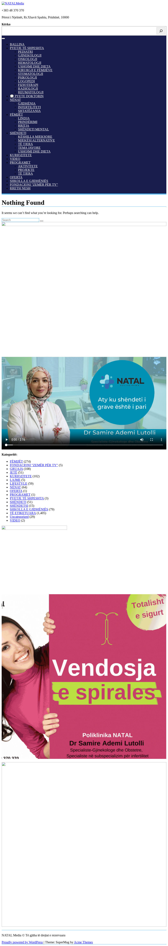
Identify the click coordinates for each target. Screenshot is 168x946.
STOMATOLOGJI (30, 74)
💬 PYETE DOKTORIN (27, 96)
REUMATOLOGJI (30, 92)
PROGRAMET (20, 162)
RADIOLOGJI (28, 88)
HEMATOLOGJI (29, 62)
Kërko (6, 24)
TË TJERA (25, 144)
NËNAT (15, 100)
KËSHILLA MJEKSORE (35, 136)
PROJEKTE (26, 170)
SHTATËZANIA (29, 111)
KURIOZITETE (21, 155)
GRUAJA (16, 469)
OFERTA (16, 177)
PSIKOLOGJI (27, 77)
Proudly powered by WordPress (22, 942)
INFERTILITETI (29, 107)
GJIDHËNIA (27, 103)
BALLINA (17, 44)
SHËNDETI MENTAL (33, 129)
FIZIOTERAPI (28, 85)
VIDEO (15, 159)
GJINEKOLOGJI (29, 55)
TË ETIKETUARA (23, 513)
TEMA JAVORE (29, 147)
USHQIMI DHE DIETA (34, 66)
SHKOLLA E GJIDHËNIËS (29, 181)
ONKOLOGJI (27, 59)
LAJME (15, 480)
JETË (13, 472)
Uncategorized (19, 516)
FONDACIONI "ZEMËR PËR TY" (34, 184)
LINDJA (24, 118)
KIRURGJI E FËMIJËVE (35, 70)
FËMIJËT (16, 114)
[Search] (161, 31)
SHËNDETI (18, 133)
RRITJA (23, 125)
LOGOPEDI (26, 81)
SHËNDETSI (19, 505)
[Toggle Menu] (3, 38)
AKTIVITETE (28, 166)
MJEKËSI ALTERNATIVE (36, 140)
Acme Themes (83, 942)
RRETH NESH (20, 188)
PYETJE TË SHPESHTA (27, 48)
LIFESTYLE (18, 483)
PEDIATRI (25, 51)
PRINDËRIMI (27, 122)
